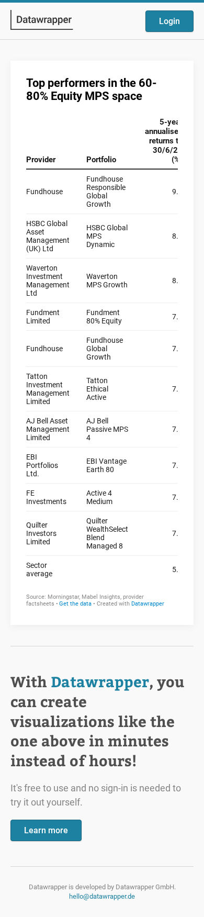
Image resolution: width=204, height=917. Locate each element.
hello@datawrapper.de (102, 896)
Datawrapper (100, 681)
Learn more (46, 830)
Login (169, 21)
